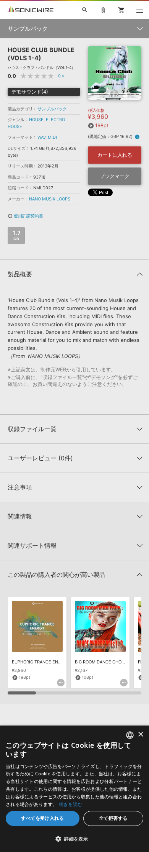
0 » (61, 76)
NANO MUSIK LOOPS (49, 199)
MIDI (52, 137)
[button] (74, 838)
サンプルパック (52, 109)
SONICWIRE (30, 10)
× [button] (140, 734)
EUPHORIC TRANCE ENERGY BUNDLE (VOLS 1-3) (61, 662)
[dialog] (74, 789)
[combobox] (130, 735)
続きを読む (71, 804)
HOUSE (36, 119)
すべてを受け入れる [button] (42, 818)
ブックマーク (115, 176)
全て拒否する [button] (113, 818)
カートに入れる (114, 155)
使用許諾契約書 (25, 215)
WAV (41, 137)
